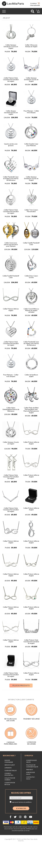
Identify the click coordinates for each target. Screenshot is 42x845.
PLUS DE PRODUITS (21, 685)
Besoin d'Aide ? (9, 756)
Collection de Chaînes (10, 779)
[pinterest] (25, 816)
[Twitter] (15, 816)
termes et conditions (25, 802)
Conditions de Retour (10, 783)
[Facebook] (10, 816)
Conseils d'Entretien (9, 774)
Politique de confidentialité (32, 766)
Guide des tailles (11, 770)
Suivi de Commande (9, 761)
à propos (29, 756)
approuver (22, 802)
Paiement (29, 769)
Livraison (8, 768)
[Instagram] (20, 816)
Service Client (10, 765)
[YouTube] (30, 816)
